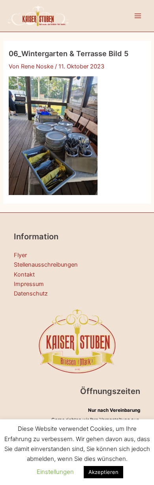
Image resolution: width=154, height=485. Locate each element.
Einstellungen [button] (55, 472)
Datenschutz (31, 293)
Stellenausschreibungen (46, 264)
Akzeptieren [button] (103, 472)
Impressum (29, 284)
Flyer (20, 255)
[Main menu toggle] (138, 16)
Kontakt (24, 274)
